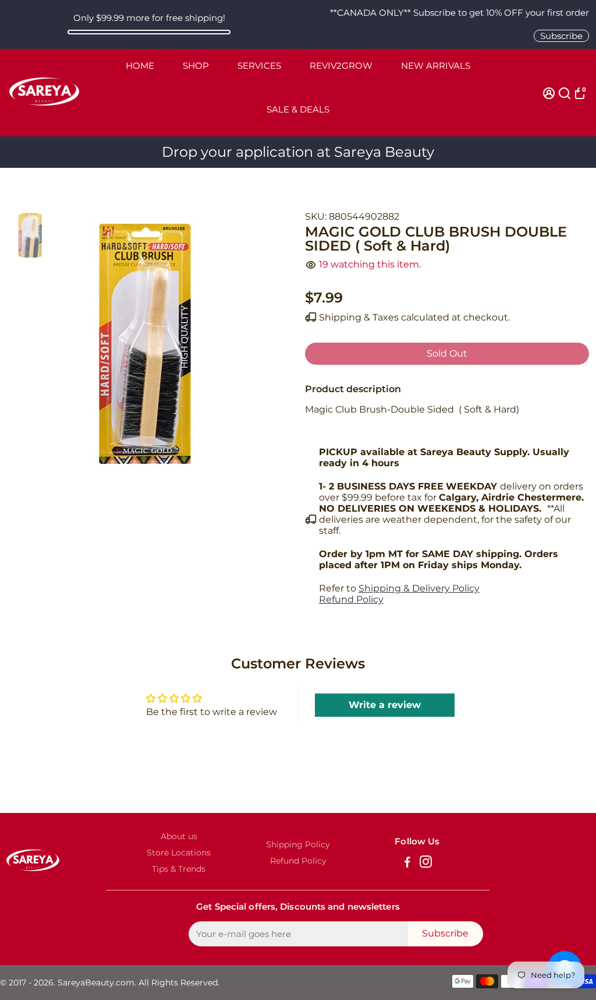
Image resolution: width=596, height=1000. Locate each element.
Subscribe (561, 35)
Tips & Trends (178, 869)
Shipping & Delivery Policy (419, 588)
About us (179, 836)
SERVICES (259, 65)
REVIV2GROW (341, 65)
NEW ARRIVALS (435, 65)
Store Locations (179, 852)
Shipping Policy (298, 844)
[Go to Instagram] (425, 863)
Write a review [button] (385, 704)
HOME (140, 65)
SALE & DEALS (298, 109)
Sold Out (447, 353)
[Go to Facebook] (407, 863)
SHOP (196, 65)
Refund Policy (351, 599)
